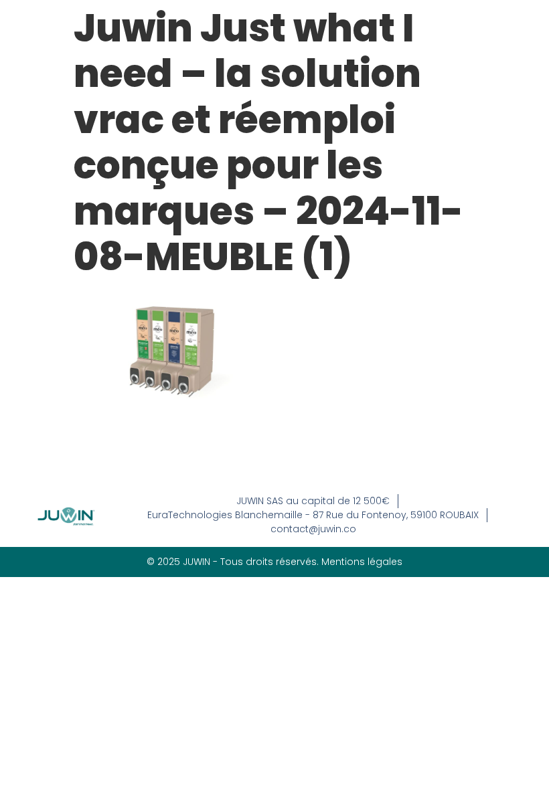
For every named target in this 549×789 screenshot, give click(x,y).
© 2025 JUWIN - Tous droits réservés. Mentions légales (274, 561)
